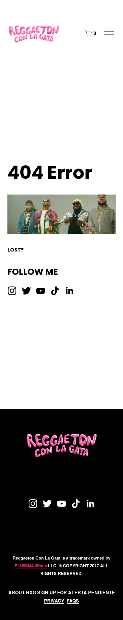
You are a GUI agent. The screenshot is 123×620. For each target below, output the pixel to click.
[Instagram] (12, 290)
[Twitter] (26, 290)
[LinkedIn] (69, 290)
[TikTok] (54, 290)
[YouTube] (40, 290)
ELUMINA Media (31, 565)
